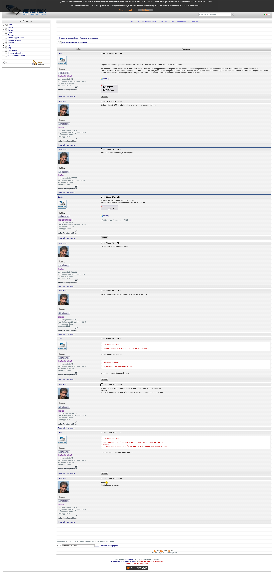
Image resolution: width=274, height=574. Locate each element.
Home (10, 27)
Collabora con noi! (15, 51)
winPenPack (130, 559)
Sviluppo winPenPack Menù (187, 21)
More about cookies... (127, 10)
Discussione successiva (88, 38)
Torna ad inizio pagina (66, 96)
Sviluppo (11, 45)
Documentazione (14, 40)
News (10, 33)
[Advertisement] (109, 30)
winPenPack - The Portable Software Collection (149, 21)
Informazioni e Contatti (17, 56)
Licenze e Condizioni (16, 53)
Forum (10, 30)
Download (12, 35)
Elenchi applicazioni (16, 38)
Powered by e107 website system (124, 561)
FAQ (9, 48)
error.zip (106, 79)
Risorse (11, 43)
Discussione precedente (68, 38)
